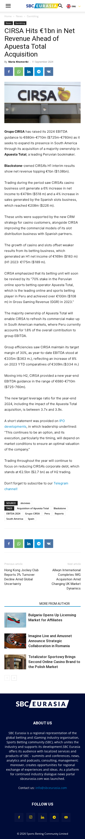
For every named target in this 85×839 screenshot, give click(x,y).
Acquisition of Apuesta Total (33, 508)
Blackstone (60, 508)
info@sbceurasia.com (51, 788)
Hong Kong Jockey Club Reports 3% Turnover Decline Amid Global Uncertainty (21, 577)
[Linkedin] (28, 71)
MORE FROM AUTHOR (54, 603)
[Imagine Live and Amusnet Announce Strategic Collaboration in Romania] (15, 640)
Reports (59, 513)
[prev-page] (7, 678)
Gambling (33, 16)
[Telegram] (38, 71)
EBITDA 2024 (13, 513)
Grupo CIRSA (32, 513)
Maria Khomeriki (18, 61)
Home (8, 16)
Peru (47, 513)
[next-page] (14, 678)
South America (14, 518)
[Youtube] (66, 817)
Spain (31, 518)
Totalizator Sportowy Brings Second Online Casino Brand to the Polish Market (54, 662)
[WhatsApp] (18, 71)
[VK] (48, 71)
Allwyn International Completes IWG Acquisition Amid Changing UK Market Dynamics (66, 579)
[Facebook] (8, 71)
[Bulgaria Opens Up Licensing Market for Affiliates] (15, 620)
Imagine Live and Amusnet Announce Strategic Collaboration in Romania (50, 641)
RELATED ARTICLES (20, 603)
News (19, 16)
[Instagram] (30, 817)
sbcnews (25, 503)
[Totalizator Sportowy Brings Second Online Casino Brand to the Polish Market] (15, 661)
